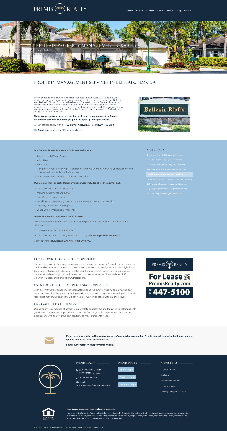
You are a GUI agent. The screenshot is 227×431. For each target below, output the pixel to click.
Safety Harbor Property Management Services (166, 169)
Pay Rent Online (168, 370)
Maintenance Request (170, 381)
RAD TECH (99, 427)
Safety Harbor (167, 416)
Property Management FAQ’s (173, 392)
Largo (132, 416)
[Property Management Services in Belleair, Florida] (164, 114)
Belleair (126, 416)
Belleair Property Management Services (165, 174)
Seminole (178, 416)
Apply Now (165, 375)
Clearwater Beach (79, 418)
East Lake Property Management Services (164, 193)
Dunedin (139, 416)
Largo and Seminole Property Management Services (169, 179)
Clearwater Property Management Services (165, 155)
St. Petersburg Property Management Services (166, 184)
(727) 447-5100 (106, 125)
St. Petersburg (117, 418)
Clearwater (118, 416)
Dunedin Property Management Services (164, 160)
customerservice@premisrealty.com (64, 130)
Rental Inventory (168, 386)
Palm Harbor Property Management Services (166, 164)
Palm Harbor (148, 416)
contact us (158, 336)
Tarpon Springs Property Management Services (167, 189)
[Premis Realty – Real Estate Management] (60, 10)
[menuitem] (130, 10)
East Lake (158, 416)
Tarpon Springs (93, 418)
